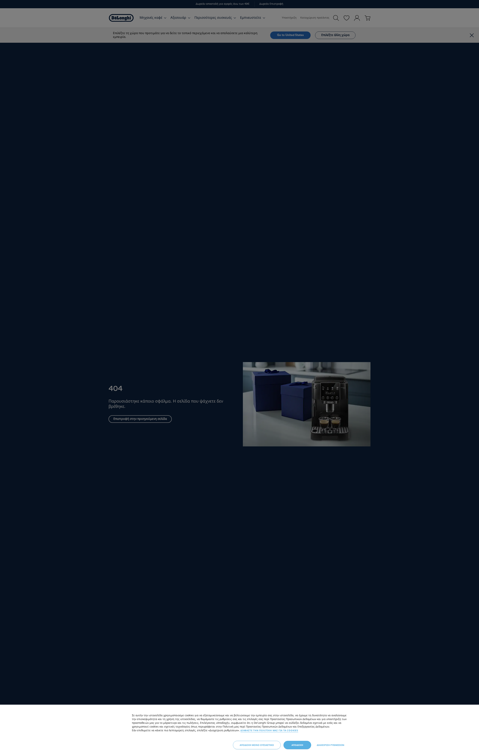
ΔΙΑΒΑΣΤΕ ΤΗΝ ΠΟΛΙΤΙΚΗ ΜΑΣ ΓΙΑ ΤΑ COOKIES (269, 730)
